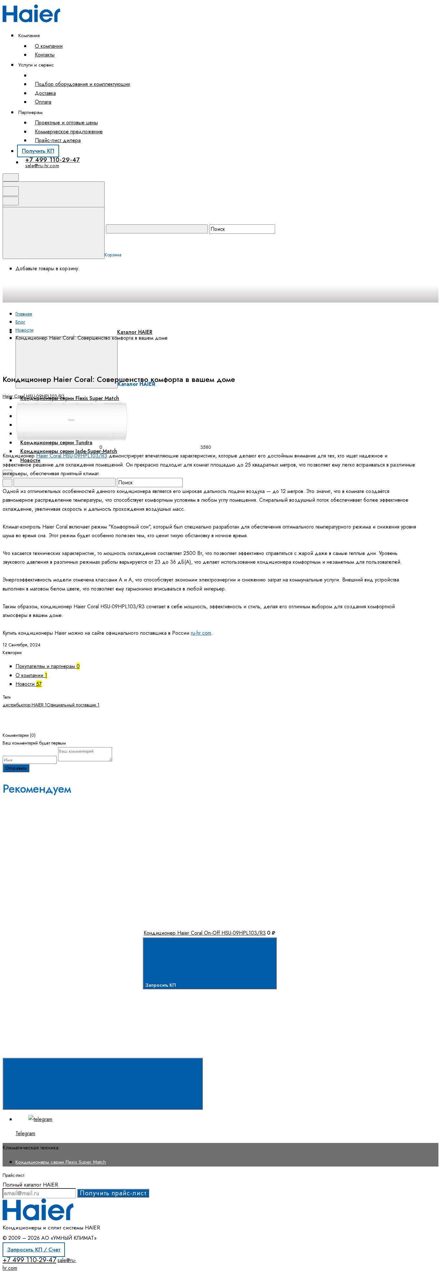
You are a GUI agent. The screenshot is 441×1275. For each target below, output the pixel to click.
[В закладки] (154, 844)
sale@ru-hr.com (42, 165)
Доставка (45, 93)
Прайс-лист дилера (58, 140)
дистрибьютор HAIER (25, 705)
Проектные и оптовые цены (66, 122)
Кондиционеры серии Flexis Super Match (60, 1162)
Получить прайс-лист (113, 1193)
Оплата (43, 102)
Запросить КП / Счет (33, 1249)
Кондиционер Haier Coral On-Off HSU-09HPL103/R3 (205, 933)
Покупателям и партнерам (47, 666)
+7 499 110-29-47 (52, 159)
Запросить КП (161, 985)
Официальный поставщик (73, 705)
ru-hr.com (201, 633)
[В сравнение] (55, 844)
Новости (28, 684)
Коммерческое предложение (69, 131)
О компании (49, 46)
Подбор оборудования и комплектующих (82, 84)
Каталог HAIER (134, 332)
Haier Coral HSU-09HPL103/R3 (34, 396)
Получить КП (38, 151)
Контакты (45, 54)
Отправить (16, 768)
